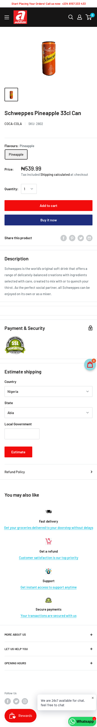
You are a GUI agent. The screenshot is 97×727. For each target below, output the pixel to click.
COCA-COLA (13, 124)
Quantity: (11, 189)
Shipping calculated (55, 174)
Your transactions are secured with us (48, 616)
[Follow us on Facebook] (8, 701)
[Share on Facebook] (63, 237)
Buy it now (48, 220)
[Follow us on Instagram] (25, 701)
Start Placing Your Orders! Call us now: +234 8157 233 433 (49, 3)
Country (10, 382)
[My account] (79, 17)
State (9, 403)
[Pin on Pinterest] (72, 237)
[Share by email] (89, 237)
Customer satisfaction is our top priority (48, 558)
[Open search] (70, 17)
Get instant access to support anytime (49, 587)
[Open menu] (7, 17)
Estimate (18, 452)
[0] (89, 17)
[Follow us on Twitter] (16, 701)
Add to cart (48, 205)
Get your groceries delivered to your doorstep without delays (48, 528)
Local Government (18, 424)
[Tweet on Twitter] (81, 237)
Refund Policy (15, 472)
